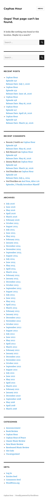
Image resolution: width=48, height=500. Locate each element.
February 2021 (12, 389)
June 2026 (10, 207)
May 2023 (10, 301)
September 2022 (13, 327)
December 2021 (13, 356)
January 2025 (12, 243)
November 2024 (13, 249)
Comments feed (13, 479)
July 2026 (10, 204)
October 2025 (12, 223)
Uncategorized (13, 454)
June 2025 (10, 233)
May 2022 (10, 340)
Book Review (12, 431)
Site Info (10, 451)
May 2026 (10, 210)
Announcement (13, 428)
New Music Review (14, 444)
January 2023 (12, 314)
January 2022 (12, 353)
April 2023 (10, 304)
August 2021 (11, 370)
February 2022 (12, 350)
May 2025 (10, 236)
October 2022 (12, 324)
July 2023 (10, 295)
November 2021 (13, 360)
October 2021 (12, 363)
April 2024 (11, 269)
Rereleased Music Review (17, 447)
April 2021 (10, 383)
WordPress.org (13, 483)
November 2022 (13, 321)
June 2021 (10, 376)
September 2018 (13, 399)
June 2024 (10, 262)
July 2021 (10, 373)
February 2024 (12, 275)
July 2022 (10, 334)
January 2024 (12, 278)
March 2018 (11, 409)
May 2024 (10, 265)
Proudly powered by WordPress (26, 496)
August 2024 (12, 256)
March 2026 (11, 217)
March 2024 (11, 272)
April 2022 (11, 343)
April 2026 (11, 213)
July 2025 (10, 230)
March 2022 (11, 347)
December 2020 (13, 396)
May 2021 (10, 379)
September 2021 (13, 366)
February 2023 (12, 311)
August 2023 (12, 291)
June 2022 (10, 337)
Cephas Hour (13, 8)
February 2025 (12, 239)
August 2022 (12, 330)
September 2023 (13, 288)
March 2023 (11, 308)
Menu (40, 8)
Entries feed (11, 476)
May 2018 (10, 402)
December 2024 (13, 246)
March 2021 (11, 386)
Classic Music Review (15, 441)
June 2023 (10, 298)
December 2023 (13, 282)
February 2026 (13, 220)
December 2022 (13, 317)
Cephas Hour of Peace (16, 438)
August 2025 (12, 226)
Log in (9, 473)
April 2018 (10, 405)
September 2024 (13, 252)
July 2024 (10, 259)
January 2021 (12, 392)
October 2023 (12, 285)
